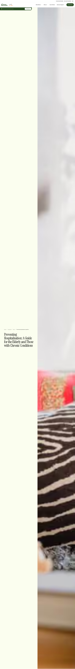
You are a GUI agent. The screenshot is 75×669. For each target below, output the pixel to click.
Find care (28, 8)
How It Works (52, 4)
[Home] (4, 5)
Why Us (45, 4)
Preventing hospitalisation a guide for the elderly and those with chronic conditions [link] (23, 329)
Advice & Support (60, 4)
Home (5, 329)
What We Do (38, 4)
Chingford (9, 329)
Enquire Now (70, 4)
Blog (14, 329)
